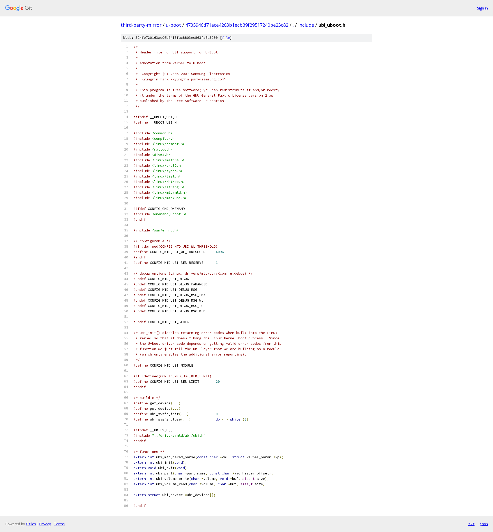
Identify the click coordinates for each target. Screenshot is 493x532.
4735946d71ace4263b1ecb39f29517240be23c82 (236, 25)
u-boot (173, 25)
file (226, 37)
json (484, 523)
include (306, 25)
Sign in (482, 8)
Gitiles (31, 523)
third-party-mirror (141, 25)
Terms (59, 523)
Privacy (45, 523)
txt (471, 523)
